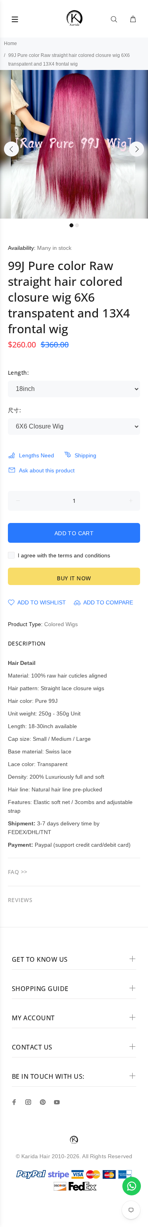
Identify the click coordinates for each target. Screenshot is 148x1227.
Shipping (85, 455)
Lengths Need (36, 455)
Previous (11, 149)
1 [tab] (71, 225)
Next (136, 149)
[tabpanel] (74, 144)
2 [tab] (77, 225)
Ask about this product (47, 470)
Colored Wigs (61, 624)
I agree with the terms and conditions (64, 555)
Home (10, 43)
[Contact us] (131, 1186)
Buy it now (74, 578)
